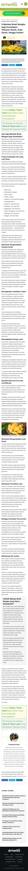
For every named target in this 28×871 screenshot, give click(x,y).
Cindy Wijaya (10, 38)
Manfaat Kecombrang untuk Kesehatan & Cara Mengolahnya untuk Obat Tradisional (14, 797)
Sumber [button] (5, 702)
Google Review (22, 776)
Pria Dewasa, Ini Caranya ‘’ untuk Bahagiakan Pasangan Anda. (14, 126)
